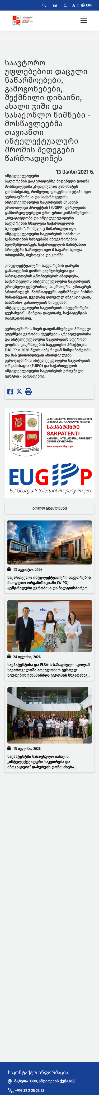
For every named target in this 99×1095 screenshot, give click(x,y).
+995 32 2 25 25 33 (29, 1090)
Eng (89, 5)
